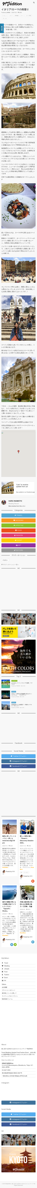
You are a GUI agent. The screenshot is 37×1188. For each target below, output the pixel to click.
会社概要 (4, 987)
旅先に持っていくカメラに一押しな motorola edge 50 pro (9, 839)
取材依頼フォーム (7, 999)
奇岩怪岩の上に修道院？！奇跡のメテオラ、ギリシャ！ (21, 705)
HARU (8, 12)
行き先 (5, 560)
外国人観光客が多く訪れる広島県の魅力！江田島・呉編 (27, 904)
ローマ (22, 15)
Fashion (19, 535)
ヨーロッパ (4, 15)
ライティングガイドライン (10, 996)
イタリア (11, 15)
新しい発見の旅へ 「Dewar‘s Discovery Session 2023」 (26, 839)
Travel (19, 515)
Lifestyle (19, 525)
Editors (19, 550)
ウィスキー (26, 872)
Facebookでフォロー (19, 766)
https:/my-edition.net (7, 1060)
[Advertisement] (18, 590)
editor (23, 506)
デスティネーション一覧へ (10, 564)
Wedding (19, 520)
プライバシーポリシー (8, 990)
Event (19, 540)
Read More (5, 867)
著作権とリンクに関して (9, 993)
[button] (18, 451)
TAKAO (17, 696)
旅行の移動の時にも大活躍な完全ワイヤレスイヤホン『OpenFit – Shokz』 (9, 906)
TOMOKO (18, 686)
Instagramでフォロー (19, 761)
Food (19, 530)
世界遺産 (17, 15)
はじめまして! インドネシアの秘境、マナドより (22, 683)
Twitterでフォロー (19, 756)
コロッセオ (4, 18)
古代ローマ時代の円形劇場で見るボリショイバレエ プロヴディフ (21, 694)
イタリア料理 (28, 15)
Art (19, 545)
